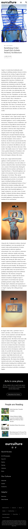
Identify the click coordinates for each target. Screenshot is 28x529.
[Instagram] (12, 447)
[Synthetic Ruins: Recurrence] (5, 427)
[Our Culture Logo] (8, 2)
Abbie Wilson (8, 56)
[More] (22, 61)
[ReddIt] (16, 61)
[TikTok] (15, 447)
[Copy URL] (19, 61)
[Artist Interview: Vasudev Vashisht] (5, 411)
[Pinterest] (12, 61)
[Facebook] (9, 61)
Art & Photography (8, 45)
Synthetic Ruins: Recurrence (17, 425)
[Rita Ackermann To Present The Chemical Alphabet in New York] (5, 434)
